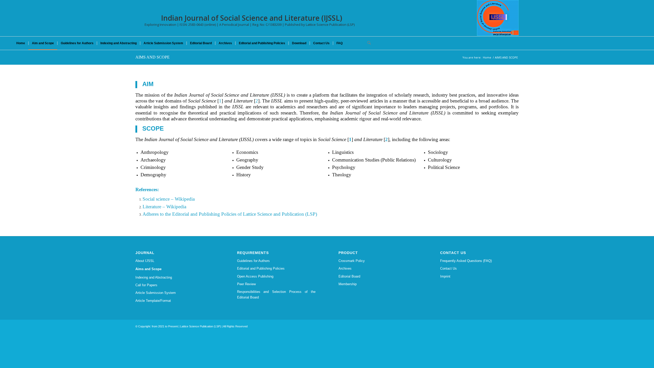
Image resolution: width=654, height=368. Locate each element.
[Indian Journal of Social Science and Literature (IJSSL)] (498, 18)
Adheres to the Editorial (166, 214)
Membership (347, 284)
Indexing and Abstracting (153, 277)
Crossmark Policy (351, 261)
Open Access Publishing (255, 276)
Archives (345, 268)
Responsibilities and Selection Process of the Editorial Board (276, 294)
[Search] (367, 43)
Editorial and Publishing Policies (261, 268)
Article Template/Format (153, 301)
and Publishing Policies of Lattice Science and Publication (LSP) (253, 214)
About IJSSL (144, 261)
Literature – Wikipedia (164, 206)
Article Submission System (155, 293)
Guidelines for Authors (253, 261)
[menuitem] (20, 43)
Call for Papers (146, 285)
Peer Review (246, 284)
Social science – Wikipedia (169, 199)
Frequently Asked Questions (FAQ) (466, 261)
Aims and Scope (148, 269)
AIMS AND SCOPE (152, 57)
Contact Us (448, 268)
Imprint (445, 276)
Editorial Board (349, 276)
